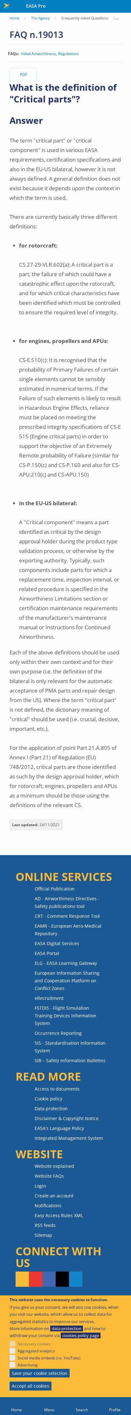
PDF (23, 74)
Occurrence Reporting (58, 1033)
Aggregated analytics (36, 1351)
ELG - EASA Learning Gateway (66, 963)
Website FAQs (49, 1176)
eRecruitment (49, 998)
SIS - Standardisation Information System (70, 1047)
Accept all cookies (30, 1386)
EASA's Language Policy (59, 1128)
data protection (66, 1328)
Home (14, 18)
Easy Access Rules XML (59, 1215)
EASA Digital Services (57, 943)
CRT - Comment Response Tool (67, 916)
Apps (125, 6)
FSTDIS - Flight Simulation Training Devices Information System (65, 1015)
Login (40, 1186)
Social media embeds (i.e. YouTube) (48, 1358)
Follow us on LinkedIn (75, 1279)
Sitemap (43, 1235)
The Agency (40, 18)
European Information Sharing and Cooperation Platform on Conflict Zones (67, 980)
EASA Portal (47, 953)
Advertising (27, 1365)
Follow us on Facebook (49, 1279)
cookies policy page (80, 1335)
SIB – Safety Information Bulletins (70, 1060)
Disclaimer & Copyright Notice (67, 1118)
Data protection (51, 1108)
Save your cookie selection (39, 1373)
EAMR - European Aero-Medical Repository (68, 930)
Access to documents (57, 1089)
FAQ (123, 18)
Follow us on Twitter (62, 1279)
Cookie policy (48, 1099)
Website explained (54, 1166)
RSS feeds (45, 1225)
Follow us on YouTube (35, 1279)
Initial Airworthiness (38, 54)
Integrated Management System (69, 1138)
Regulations (68, 54)
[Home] (16, 1406)
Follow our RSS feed (22, 1279)
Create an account (54, 1196)
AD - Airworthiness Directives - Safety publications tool (67, 902)
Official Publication (55, 889)
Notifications (48, 1205)
